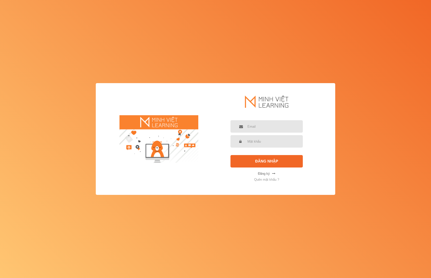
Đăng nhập (266, 161)
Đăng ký (264, 173)
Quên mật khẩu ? (266, 179)
